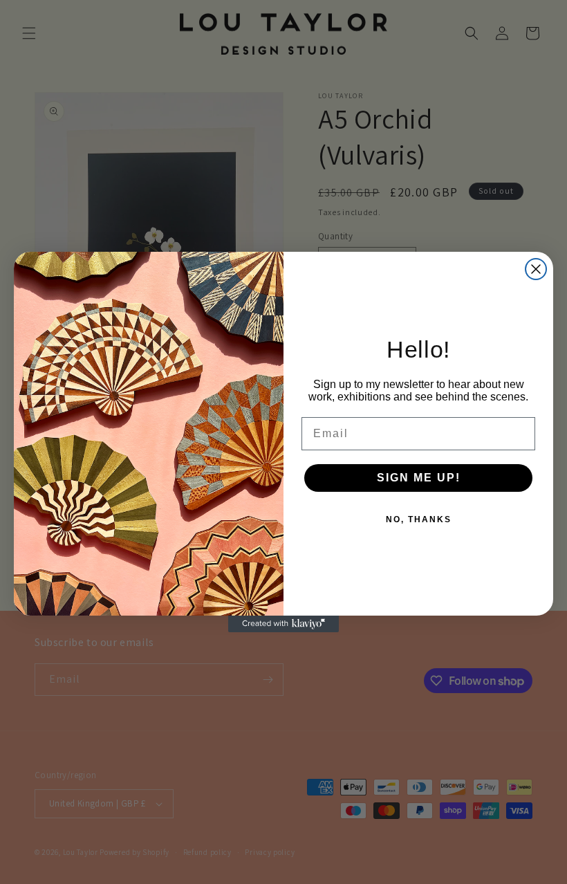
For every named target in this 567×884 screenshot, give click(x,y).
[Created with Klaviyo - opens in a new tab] (283, 624)
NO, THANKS (419, 519)
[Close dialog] (536, 269)
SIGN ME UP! (419, 478)
